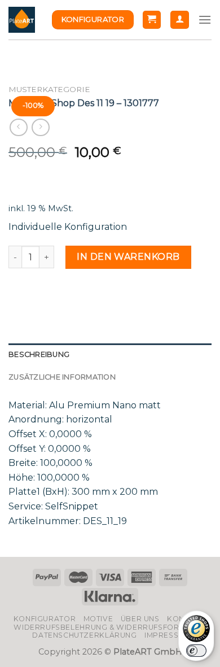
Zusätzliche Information (62, 377)
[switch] (196, 650)
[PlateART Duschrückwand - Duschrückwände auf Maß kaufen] (21, 20)
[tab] (110, 354)
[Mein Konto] (179, 20)
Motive (98, 618)
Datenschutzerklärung (84, 635)
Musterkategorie (49, 89)
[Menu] (205, 19)
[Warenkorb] (152, 20)
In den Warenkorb (128, 256)
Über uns (140, 618)
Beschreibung (38, 354)
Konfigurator (45, 618)
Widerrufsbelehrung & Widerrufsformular (110, 627)
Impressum (167, 635)
